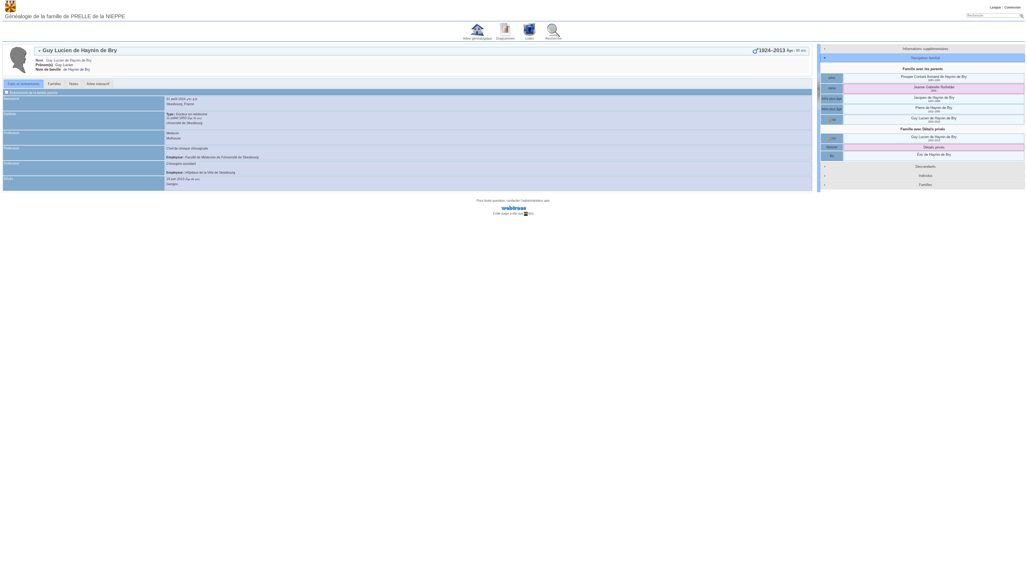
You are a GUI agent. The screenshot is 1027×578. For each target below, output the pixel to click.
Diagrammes (505, 38)
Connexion (1012, 7)
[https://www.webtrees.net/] (513, 208)
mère (832, 88)
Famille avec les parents (923, 69)
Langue (995, 7)
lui (833, 119)
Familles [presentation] (54, 84)
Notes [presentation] (73, 84)
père (832, 78)
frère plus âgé (832, 99)
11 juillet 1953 (176, 118)
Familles (925, 185)
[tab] (421, 51)
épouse (831, 147)
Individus (926, 176)
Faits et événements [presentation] (24, 84)
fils (832, 156)
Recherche (554, 38)
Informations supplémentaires (925, 49)
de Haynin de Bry (76, 69)
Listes (529, 38)
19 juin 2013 (175, 179)
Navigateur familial (925, 58)
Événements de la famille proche (33, 93)
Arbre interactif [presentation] (98, 84)
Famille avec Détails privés (922, 129)
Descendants (925, 167)
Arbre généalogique (477, 38)
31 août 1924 (176, 99)
